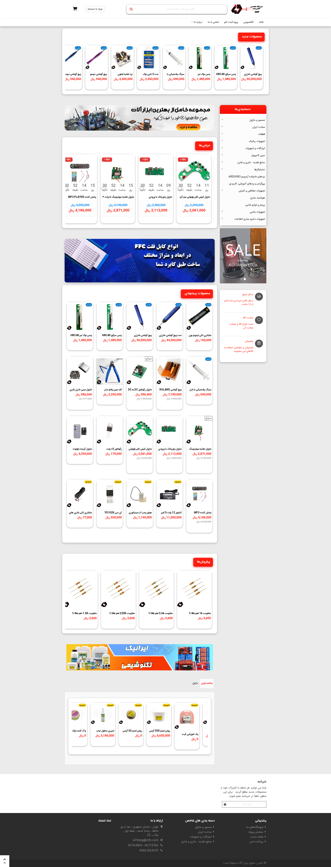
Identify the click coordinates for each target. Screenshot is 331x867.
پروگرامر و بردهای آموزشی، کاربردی (247, 184)
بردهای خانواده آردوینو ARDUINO (247, 177)
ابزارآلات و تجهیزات (255, 148)
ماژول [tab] (195, 683)
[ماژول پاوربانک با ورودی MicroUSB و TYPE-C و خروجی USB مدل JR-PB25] (155, 174)
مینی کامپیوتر (258, 155)
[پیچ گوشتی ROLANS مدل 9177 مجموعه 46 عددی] (170, 371)
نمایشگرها (259, 169)
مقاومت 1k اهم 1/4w (200, 613)
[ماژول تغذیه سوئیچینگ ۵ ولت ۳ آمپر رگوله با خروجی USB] (118, 174)
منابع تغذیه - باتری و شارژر (251, 162)
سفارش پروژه (256, 832)
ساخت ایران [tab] (207, 683)
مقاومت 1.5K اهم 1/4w (84, 613)
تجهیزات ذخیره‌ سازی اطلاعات (249, 219)
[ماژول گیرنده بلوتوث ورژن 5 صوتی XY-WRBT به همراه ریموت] (80, 431)
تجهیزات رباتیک (257, 141)
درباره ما (198, 22)
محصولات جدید (252, 36)
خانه (261, 22)
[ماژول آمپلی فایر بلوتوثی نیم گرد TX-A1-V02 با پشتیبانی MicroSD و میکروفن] (194, 174)
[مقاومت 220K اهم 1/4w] (118, 590)
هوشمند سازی (257, 198)
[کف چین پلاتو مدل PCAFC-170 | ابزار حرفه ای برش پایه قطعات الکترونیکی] (110, 371)
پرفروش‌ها (203, 561)
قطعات (261, 134)
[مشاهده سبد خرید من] (74, 9)
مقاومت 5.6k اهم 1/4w (160, 613)
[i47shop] (247, 9)
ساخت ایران (258, 127)
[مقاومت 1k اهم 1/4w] (194, 590)
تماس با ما (213, 22)
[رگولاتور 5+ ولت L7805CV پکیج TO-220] (110, 431)
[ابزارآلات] (140, 118)
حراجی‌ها (204, 145)
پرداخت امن (256, 841)
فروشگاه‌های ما (254, 827)
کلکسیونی (248, 22)
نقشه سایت (256, 837)
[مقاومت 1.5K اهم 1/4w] (80, 590)
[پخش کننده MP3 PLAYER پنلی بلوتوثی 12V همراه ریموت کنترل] (79, 174)
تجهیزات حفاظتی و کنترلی (252, 191)
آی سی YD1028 (113, 513)
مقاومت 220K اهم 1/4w (122, 613)
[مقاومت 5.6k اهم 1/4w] (156, 590)
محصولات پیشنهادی (197, 293)
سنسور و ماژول (257, 120)
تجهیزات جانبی (257, 212)
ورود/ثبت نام (231, 22)
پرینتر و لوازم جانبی (255, 205)
